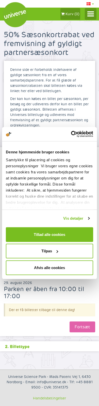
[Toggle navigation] (90, 14)
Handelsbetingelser (49, 398)
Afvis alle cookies (49, 267)
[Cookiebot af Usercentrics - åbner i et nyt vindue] (71, 134)
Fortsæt (82, 326)
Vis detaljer (73, 218)
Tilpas (46, 251)
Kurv (71, 14)
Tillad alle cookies (49, 234)
